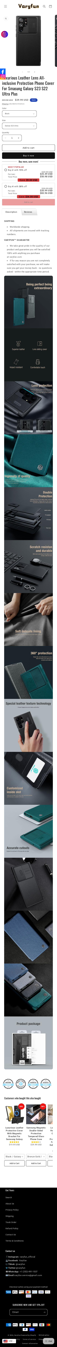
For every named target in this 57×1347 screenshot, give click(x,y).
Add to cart (28, 202)
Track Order (11, 1222)
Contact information (30, 1343)
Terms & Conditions (15, 1241)
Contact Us (11, 1235)
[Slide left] (22, 72)
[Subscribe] (44, 1312)
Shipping (5, 104)
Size (4, 120)
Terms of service (29, 1339)
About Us (10, 1204)
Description (11, 212)
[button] (5, 6)
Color (4, 108)
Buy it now (28, 155)
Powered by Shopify (28, 1335)
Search (9, 1197)
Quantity (5, 133)
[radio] (28, 173)
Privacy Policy (12, 1210)
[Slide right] (35, 72)
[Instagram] (3, 76)
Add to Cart (14, 1163)
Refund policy (44, 1335)
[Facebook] (3, 71)
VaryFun (17, 1335)
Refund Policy (12, 1228)
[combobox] (14, 1156)
